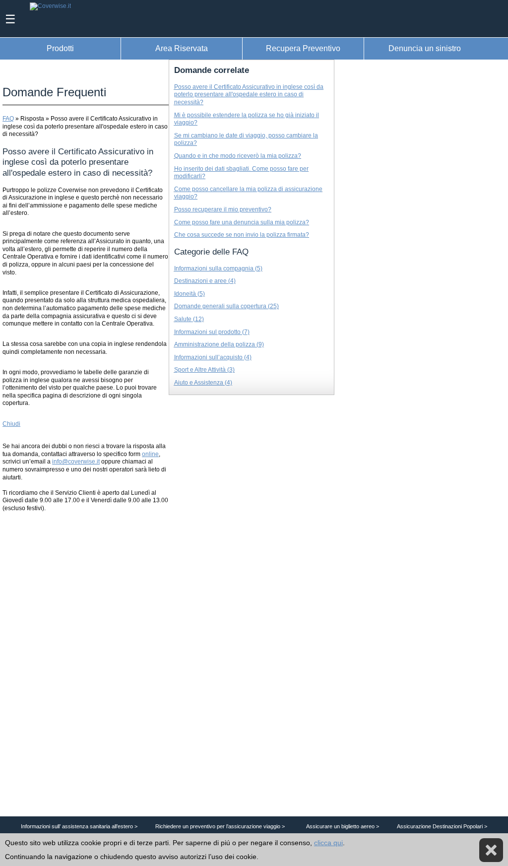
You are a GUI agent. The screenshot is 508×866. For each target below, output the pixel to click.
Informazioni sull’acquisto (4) (213, 357)
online (150, 454)
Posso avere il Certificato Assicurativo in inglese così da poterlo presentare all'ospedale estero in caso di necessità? (248, 94)
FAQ (8, 118)
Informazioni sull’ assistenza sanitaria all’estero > (79, 826)
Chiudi (11, 423)
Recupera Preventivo (303, 48)
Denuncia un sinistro (424, 48)
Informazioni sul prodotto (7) (212, 332)
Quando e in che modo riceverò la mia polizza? (237, 155)
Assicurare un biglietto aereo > (342, 826)
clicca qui (328, 843)
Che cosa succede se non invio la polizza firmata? (241, 234)
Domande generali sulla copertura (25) (226, 306)
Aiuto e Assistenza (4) (203, 382)
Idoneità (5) (189, 293)
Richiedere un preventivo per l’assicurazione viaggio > (220, 826)
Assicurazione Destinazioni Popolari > (442, 826)
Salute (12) (189, 319)
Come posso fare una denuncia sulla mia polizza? (241, 222)
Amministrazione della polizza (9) (219, 344)
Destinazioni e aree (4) (205, 280)
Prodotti (60, 48)
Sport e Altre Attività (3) (204, 369)
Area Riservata (181, 48)
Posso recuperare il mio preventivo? (222, 209)
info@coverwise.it (76, 461)
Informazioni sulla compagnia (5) (218, 268)
